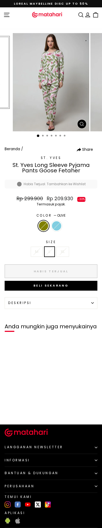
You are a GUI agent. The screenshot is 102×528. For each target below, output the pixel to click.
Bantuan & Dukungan (31, 473)
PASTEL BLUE (56, 225)
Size (51, 242)
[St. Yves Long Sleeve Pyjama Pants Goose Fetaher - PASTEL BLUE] (17, 411)
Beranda (12, 149)
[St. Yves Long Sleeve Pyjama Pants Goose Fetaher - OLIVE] (10, 411)
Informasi (17, 460)
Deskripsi (20, 303)
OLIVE (43, 225)
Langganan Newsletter (34, 447)
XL (63, 251)
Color (51, 215)
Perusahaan (19, 486)
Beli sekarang (51, 285)
